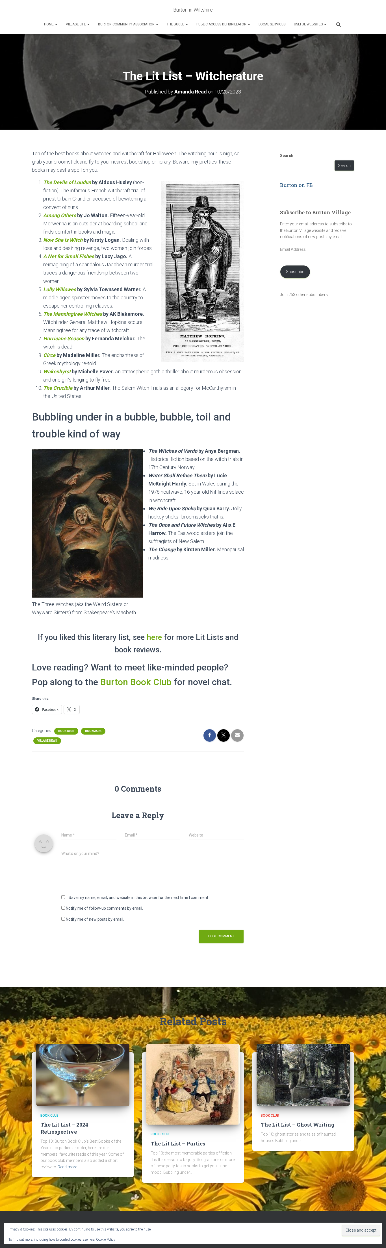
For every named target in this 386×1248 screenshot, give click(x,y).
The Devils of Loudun (67, 182)
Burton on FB (296, 185)
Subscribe (295, 271)
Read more (67, 1167)
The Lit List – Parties (178, 1143)
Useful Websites (309, 24)
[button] (56, 24)
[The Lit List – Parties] (193, 1084)
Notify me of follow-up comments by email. (104, 908)
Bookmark (93, 731)
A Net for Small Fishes (68, 256)
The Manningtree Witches (72, 314)
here (154, 637)
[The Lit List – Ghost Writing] (303, 1074)
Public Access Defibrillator (221, 24)
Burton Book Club (136, 682)
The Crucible (57, 388)
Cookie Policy (105, 1240)
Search (286, 155)
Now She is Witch (63, 240)
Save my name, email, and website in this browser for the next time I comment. (139, 897)
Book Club (66, 731)
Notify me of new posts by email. (95, 919)
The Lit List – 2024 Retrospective (64, 1128)
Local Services (272, 24)
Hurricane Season (63, 338)
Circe (49, 355)
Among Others (59, 215)
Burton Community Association (126, 24)
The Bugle (176, 24)
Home (49, 24)
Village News (47, 740)
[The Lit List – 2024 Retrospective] (82, 1074)
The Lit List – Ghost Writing (297, 1124)
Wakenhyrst (57, 371)
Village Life (76, 24)
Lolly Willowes (59, 289)
